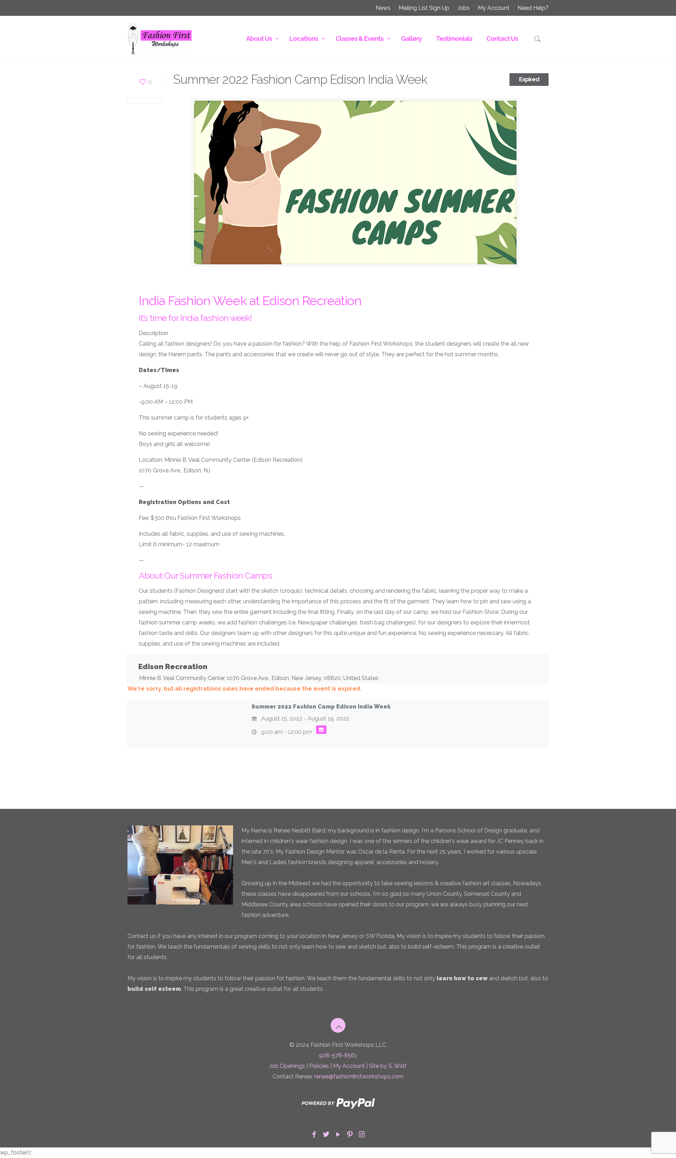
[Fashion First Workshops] (159, 39)
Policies (319, 1066)
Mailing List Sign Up (424, 8)
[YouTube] (338, 1134)
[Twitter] (326, 1134)
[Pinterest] (350, 1134)
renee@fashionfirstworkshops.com (358, 1076)
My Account (493, 8)
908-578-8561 (338, 1055)
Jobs (463, 8)
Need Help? (533, 8)
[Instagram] (362, 1134)
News (383, 8)
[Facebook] (314, 1134)
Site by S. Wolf (388, 1066)
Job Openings (287, 1066)
